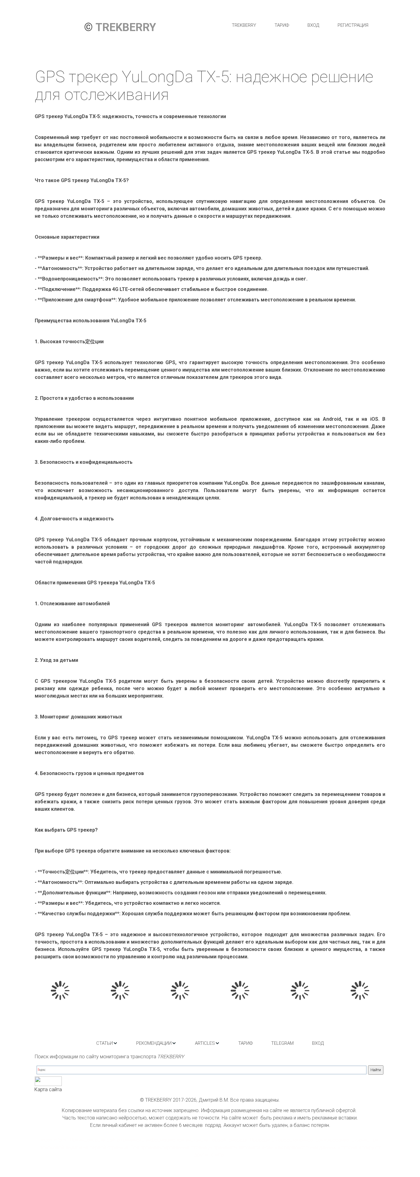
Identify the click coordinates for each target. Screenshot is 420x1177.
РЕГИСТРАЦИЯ (353, 25)
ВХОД (313, 25)
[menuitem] (244, 25)
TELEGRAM (282, 1043)
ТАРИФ (282, 25)
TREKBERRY (244, 25)
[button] (107, 1043)
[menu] (300, 25)
